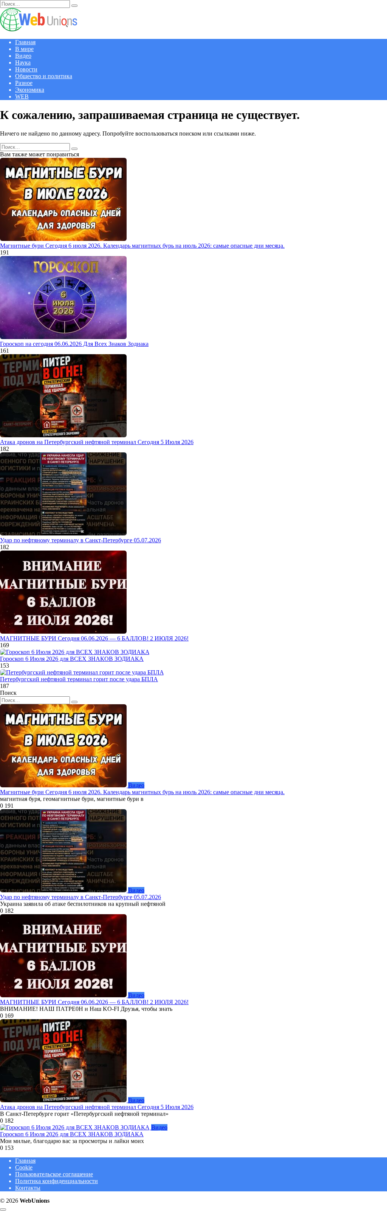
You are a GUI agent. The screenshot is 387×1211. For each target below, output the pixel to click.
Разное (24, 83)
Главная (25, 42)
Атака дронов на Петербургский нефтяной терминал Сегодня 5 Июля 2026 (97, 442)
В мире (24, 49)
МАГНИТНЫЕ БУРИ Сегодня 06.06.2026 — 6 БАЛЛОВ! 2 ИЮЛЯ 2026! (94, 638)
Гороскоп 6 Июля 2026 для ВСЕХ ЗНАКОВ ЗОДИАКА (72, 659)
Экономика (29, 89)
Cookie (24, 1167)
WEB (22, 96)
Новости (26, 69)
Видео (23, 55)
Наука (23, 62)
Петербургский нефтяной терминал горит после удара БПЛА (79, 679)
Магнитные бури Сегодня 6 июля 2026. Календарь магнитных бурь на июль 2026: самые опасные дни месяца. (142, 245)
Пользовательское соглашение (54, 1174)
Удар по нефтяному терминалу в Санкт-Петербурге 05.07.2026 (80, 540)
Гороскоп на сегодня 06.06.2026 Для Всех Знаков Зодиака (74, 344)
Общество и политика (43, 76)
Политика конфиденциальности (56, 1181)
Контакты (27, 1188)
